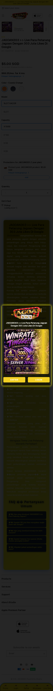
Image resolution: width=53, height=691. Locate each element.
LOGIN (38, 379)
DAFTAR (14, 379)
